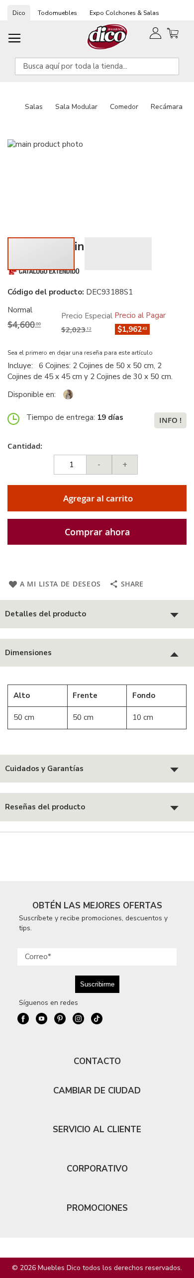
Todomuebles (57, 13)
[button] (118, 253)
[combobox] (97, 66)
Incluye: (22, 366)
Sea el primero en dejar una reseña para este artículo (80, 353)
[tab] (97, 614)
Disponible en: (31, 394)
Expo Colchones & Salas (124, 13)
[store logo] (108, 36)
